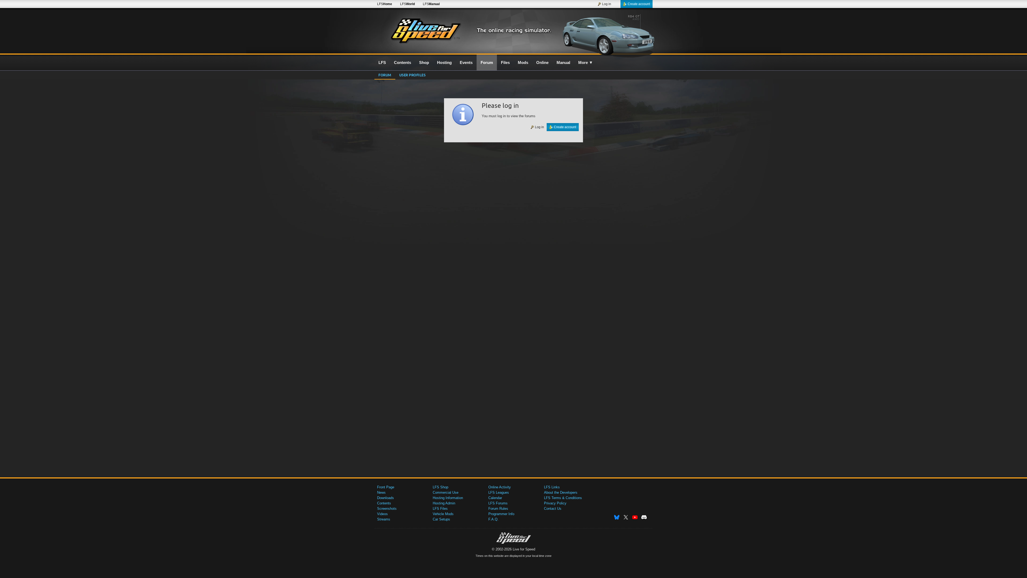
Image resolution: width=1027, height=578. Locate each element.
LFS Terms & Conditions (563, 498)
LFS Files (440, 509)
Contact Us (552, 509)
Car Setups (441, 519)
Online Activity (499, 487)
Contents (384, 503)
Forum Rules (498, 509)
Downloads (385, 498)
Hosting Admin (444, 503)
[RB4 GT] (606, 34)
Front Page (385, 487)
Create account (639, 4)
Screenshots (387, 509)
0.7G (457, 38)
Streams (383, 519)
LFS (384, 4)
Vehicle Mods (443, 514)
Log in (606, 4)
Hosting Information (448, 498)
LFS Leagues (498, 492)
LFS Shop (440, 487)
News (381, 492)
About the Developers (560, 492)
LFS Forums (498, 503)
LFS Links (552, 487)
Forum (384, 75)
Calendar (495, 498)
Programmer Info (501, 514)
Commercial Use (445, 492)
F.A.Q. (493, 519)
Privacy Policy (555, 503)
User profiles (412, 75)
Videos (382, 514)
